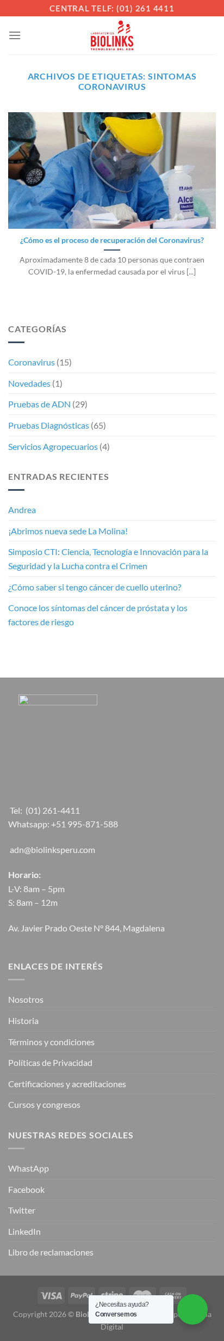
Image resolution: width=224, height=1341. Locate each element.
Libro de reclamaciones (51, 1252)
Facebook (26, 1189)
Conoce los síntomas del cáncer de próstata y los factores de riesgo (98, 614)
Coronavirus (31, 362)
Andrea (22, 509)
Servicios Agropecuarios (53, 446)
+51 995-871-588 (84, 824)
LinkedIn (24, 1231)
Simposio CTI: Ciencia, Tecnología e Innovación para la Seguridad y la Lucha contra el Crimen (108, 558)
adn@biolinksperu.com (52, 849)
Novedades (29, 383)
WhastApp (28, 1168)
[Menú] (14, 35)
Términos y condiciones (51, 1042)
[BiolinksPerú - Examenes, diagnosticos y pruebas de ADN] (112, 35)
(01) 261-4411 (53, 810)
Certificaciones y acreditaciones (67, 1083)
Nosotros (25, 999)
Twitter (21, 1210)
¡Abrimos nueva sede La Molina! (68, 531)
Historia (23, 1020)
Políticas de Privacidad (50, 1062)
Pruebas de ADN (39, 404)
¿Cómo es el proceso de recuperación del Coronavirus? (112, 240)
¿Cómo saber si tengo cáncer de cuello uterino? (94, 587)
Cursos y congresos (44, 1104)
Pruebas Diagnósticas (48, 425)
